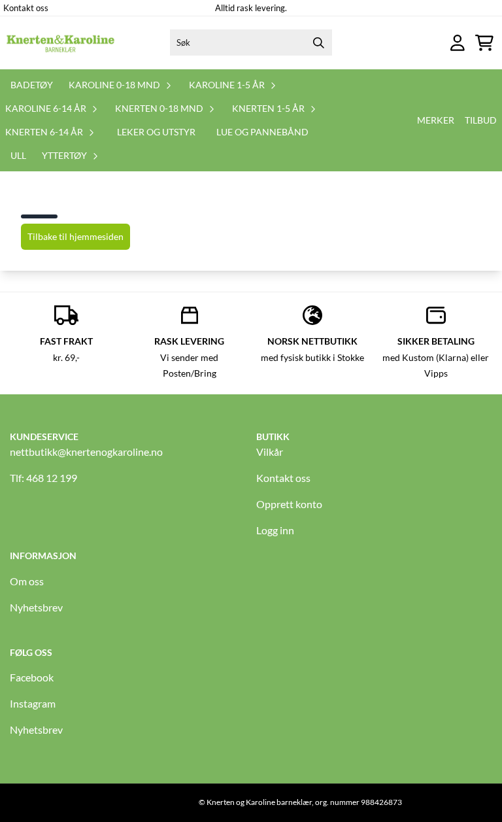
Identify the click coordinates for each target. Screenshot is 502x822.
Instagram (33, 703)
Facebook (32, 677)
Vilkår (269, 451)
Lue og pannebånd (262, 131)
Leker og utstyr (156, 131)
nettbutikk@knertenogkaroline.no (86, 451)
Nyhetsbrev (36, 607)
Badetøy (31, 84)
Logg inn (275, 530)
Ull (18, 155)
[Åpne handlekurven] (484, 42)
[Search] (319, 42)
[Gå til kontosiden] (457, 42)
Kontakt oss (25, 8)
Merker (435, 120)
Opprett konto (289, 504)
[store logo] (60, 42)
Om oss (27, 581)
